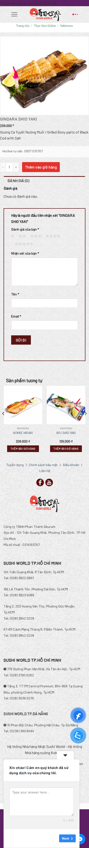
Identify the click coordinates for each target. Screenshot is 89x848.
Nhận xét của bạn (25, 253)
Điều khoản (71, 465)
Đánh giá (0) (18, 180)
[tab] (44, 180)
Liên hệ (44, 471)
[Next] (85, 423)
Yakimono (66, 26)
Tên (15, 294)
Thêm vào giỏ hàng (41, 167)
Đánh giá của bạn (25, 229)
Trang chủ (22, 26)
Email (16, 316)
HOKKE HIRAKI (23, 433)
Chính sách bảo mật (43, 465)
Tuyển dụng (15, 465)
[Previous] (3, 423)
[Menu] (14, 14)
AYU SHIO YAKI (66, 433)
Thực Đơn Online (45, 26)
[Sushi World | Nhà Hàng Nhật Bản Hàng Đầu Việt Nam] (45, 14)
